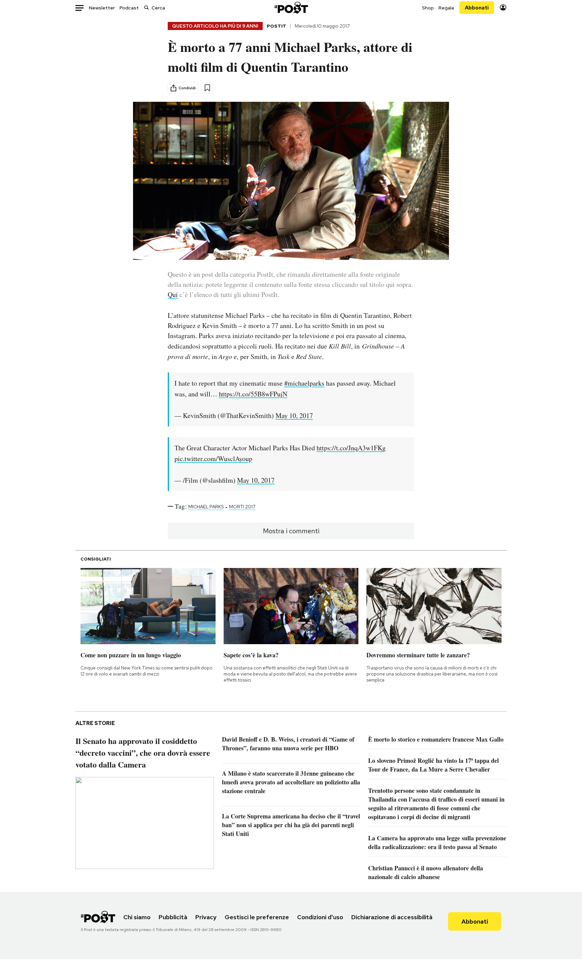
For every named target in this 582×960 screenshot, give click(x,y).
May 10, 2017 (294, 415)
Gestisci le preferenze (257, 917)
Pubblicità (173, 917)
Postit (276, 26)
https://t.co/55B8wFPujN (253, 393)
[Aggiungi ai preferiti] (207, 87)
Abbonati (477, 7)
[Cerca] (146, 7)
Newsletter (102, 8)
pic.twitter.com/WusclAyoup (213, 458)
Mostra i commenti (291, 531)
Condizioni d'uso (320, 917)
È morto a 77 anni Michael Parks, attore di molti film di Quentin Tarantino (290, 57)
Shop (428, 8)
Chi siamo (137, 917)
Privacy (206, 917)
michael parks (206, 507)
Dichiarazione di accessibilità (391, 917)
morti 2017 (242, 507)
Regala (446, 8)
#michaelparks (304, 383)
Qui (173, 294)
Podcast (129, 8)
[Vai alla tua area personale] (503, 7)
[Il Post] (291, 7)
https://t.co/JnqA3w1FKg (351, 447)
